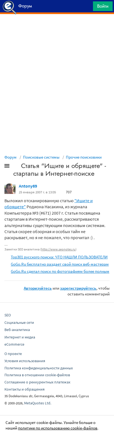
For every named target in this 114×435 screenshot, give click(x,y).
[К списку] (16, 167)
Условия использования (24, 360)
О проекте (13, 353)
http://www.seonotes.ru (58, 249)
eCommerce (14, 344)
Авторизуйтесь (38, 288)
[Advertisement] (57, 28)
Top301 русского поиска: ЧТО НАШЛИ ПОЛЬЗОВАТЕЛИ (59, 257)
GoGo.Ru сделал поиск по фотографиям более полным (60, 271)
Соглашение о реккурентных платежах (37, 382)
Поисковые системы (41, 157)
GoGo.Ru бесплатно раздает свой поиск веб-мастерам (60, 264)
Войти (102, 6)
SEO (7, 315)
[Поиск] (87, 8)
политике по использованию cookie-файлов (57, 428)
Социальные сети (19, 322)
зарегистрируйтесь (78, 288)
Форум (10, 157)
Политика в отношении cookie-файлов (37, 374)
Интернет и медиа (19, 337)
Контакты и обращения (24, 389)
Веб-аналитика (17, 329)
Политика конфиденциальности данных (38, 367)
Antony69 (28, 186)
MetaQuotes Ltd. (37, 403)
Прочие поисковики (84, 157)
